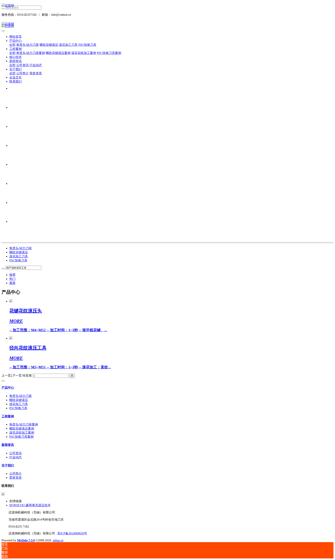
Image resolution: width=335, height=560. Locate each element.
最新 (12, 283)
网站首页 (15, 36)
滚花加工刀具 (18, 256)
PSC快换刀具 (18, 260)
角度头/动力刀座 (20, 248)
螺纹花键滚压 (18, 252)
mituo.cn (58, 540)
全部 (12, 44)
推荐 (12, 274)
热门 (12, 278)
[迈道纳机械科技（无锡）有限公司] (167, 5)
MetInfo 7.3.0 (26, 540)
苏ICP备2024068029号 (72, 533)
